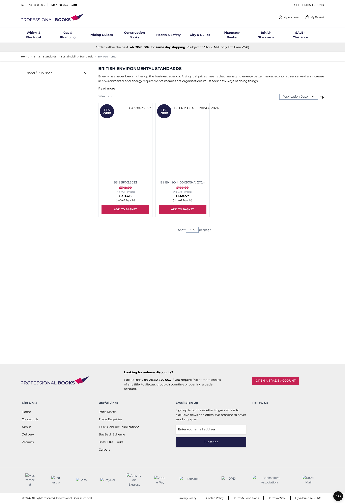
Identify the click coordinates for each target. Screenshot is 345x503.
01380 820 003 (35, 4)
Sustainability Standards (77, 56)
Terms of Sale (277, 498)
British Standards (45, 56)
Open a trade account (276, 380)
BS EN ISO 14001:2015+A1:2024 (182, 182)
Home (25, 56)
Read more (106, 88)
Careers (104, 449)
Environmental (107, 56)
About (26, 427)
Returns (28, 442)
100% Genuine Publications (119, 427)
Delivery (28, 434)
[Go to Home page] (52, 17)
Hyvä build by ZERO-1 (309, 498)
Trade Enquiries (110, 419)
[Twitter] (267, 412)
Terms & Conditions (246, 498)
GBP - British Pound (309, 4)
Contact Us (30, 419)
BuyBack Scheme (112, 434)
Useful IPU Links (111, 442)
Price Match (108, 412)
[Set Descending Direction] (321, 96)
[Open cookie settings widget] (338, 496)
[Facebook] (256, 412)
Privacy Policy (187, 498)
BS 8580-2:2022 (125, 182)
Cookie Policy (215, 498)
